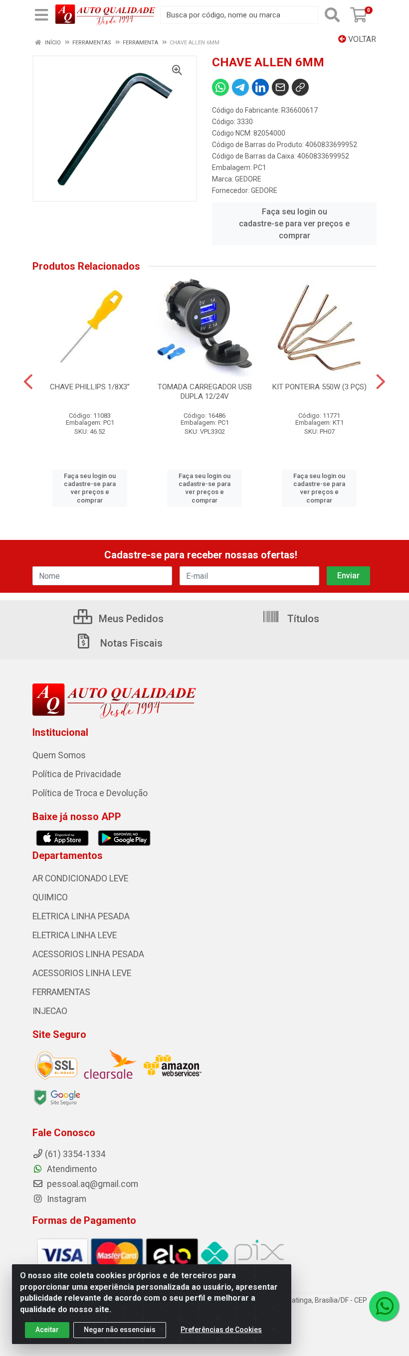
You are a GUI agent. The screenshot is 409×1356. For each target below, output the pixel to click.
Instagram (65, 1199)
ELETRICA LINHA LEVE (74, 935)
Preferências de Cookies (221, 1330)
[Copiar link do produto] (300, 87)
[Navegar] (28, 382)
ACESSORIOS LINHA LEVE (81, 973)
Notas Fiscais (130, 643)
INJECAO (49, 1011)
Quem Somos (59, 755)
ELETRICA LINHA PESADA (81, 916)
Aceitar (47, 1330)
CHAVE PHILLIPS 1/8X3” (90, 386)
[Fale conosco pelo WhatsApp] (384, 1306)
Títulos (302, 619)
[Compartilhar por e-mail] (280, 87)
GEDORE (248, 179)
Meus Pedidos (130, 619)
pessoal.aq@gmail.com (91, 1184)
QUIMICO (50, 897)
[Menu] (41, 15)
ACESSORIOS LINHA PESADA (88, 954)
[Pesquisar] (332, 15)
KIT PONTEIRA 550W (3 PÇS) (319, 386)
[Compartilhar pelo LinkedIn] (260, 87)
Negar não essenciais (120, 1330)
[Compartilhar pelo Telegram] (240, 87)
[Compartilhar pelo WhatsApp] (220, 87)
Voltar (361, 39)
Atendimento (71, 1169)
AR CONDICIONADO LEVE (80, 878)
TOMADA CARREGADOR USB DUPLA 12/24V (205, 391)
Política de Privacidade (76, 774)
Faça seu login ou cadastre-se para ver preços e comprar (294, 223)
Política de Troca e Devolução (90, 793)
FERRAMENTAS (61, 992)
